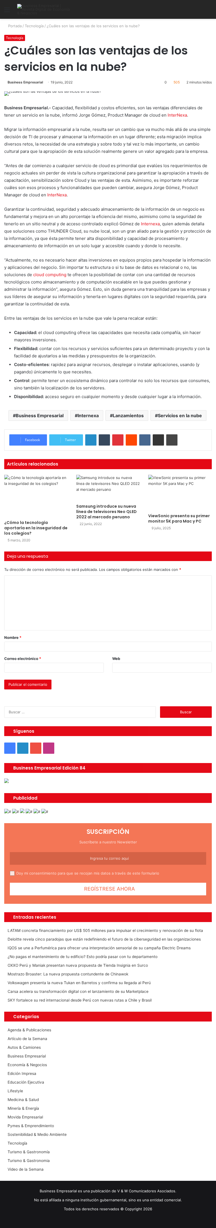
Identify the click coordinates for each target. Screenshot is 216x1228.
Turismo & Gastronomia (29, 1160)
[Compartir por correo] (158, 440)
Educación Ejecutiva (26, 1082)
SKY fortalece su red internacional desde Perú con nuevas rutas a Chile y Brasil (80, 1000)
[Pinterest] (117, 440)
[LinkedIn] (90, 440)
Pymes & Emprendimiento (31, 1125)
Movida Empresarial (25, 1117)
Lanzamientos (128, 415)
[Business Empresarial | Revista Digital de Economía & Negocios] (44, 9)
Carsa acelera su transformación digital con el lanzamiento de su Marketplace (78, 991)
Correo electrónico (22, 658)
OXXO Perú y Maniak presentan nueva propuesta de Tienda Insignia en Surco (78, 965)
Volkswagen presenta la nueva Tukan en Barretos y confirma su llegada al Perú (79, 982)
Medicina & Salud (23, 1099)
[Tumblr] (104, 440)
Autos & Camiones (24, 1047)
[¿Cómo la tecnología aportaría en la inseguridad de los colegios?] (36, 496)
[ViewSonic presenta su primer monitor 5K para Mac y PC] (180, 492)
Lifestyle (15, 1091)
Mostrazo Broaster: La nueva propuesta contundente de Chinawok (68, 974)
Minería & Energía (23, 1108)
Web (116, 658)
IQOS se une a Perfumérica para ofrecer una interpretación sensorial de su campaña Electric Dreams (99, 948)
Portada (14, 26)
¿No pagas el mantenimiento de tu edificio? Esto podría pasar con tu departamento (83, 956)
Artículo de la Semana (27, 1038)
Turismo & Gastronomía (29, 1152)
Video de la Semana (26, 1169)
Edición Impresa (22, 1073)
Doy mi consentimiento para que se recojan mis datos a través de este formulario (87, 873)
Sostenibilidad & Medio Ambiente (37, 1134)
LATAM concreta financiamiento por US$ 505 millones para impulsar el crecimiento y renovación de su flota (105, 930)
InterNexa (177, 115)
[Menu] (7, 11)
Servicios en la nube (180, 415)
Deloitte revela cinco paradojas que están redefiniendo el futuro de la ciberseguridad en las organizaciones (104, 939)
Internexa (150, 223)
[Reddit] (131, 440)
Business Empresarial (25, 82)
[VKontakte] (144, 440)
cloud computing (49, 274)
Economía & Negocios (27, 1065)
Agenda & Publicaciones (29, 1030)
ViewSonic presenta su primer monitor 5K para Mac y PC (179, 518)
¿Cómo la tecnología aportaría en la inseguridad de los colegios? (36, 528)
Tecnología (34, 26)
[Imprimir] (171, 440)
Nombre (12, 637)
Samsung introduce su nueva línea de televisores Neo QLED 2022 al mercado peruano (106, 511)
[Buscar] (209, 11)
